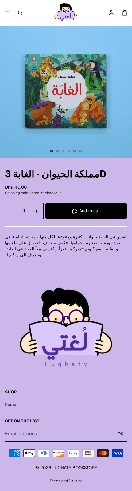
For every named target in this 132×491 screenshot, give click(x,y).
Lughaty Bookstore (74, 467)
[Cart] (124, 13)
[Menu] (7, 13)
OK (120, 434)
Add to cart (90, 211)
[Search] (20, 13)
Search (12, 404)
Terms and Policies (66, 480)
